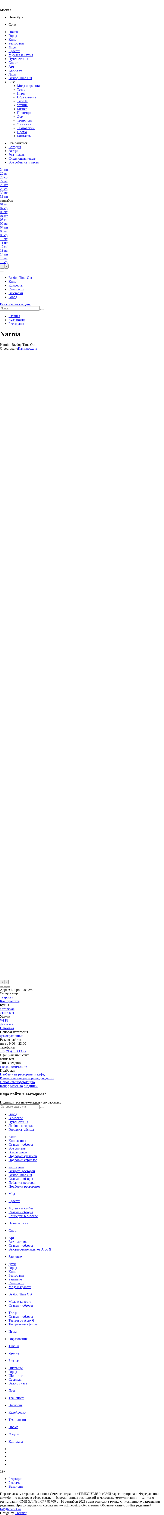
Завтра (13, 151)
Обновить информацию (17, 1082)
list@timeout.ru (10, 1509)
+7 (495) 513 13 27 (13, 1051)
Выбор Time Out (20, 78)
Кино (12, 39)
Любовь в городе (21, 1125)
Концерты (16, 285)
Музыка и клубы (21, 55)
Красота (14, 51)
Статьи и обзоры (21, 1144)
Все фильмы (17, 1148)
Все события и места (24, 162)
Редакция (15, 1479)
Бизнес (22, 109)
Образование (26, 97)
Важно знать (18, 1383)
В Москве (16, 1118)
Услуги (14, 1434)
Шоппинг (16, 1375)
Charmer (20, 1513)
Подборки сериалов (23, 1160)
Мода (12, 47)
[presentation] (2, 266)
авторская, (7, 1009)
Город (13, 35)
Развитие (15, 1279)
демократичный (11, 1036)
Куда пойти (17, 320)
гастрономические (13, 1066)
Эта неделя (17, 154)
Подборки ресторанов (25, 1186)
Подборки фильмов (23, 1156)
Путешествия (18, 59)
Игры (21, 93)
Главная (14, 316)
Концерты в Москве (23, 1216)
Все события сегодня (15, 304)
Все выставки (19, 1241)
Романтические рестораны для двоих (27, 1078)
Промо (22, 132)
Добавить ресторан (22, 1182)
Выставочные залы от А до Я (30, 1249)
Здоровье (15, 70)
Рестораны (16, 43)
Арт (11, 66)
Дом (20, 116)
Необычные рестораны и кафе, (22, 1074)
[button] (1, 271)
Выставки (16, 293)
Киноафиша (17, 1140)
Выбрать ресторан (22, 1171)
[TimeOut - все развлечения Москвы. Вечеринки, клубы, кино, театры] (9, 6)
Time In (22, 101)
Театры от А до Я (21, 1320)
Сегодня (15, 147)
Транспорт (24, 120)
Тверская (6, 997)
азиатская (7, 1012)
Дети (12, 74)
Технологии (26, 128)
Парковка (7, 1028)
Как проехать (27, 348)
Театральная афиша (23, 1324)
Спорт (13, 62)
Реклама (14, 1482)
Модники (31, 1086)
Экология (24, 124)
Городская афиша (21, 1129)
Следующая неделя (22, 158)
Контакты (24, 136)
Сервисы (15, 1379)
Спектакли (16, 289)
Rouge (4, 1086)
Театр (21, 89)
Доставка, (7, 1024)
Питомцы (24, 112)
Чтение (22, 105)
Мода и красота (28, 86)
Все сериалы (18, 1152)
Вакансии (16, 1486)
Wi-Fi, (4, 1020)
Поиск (13, 32)
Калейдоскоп (18, 1412)
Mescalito (16, 1086)
